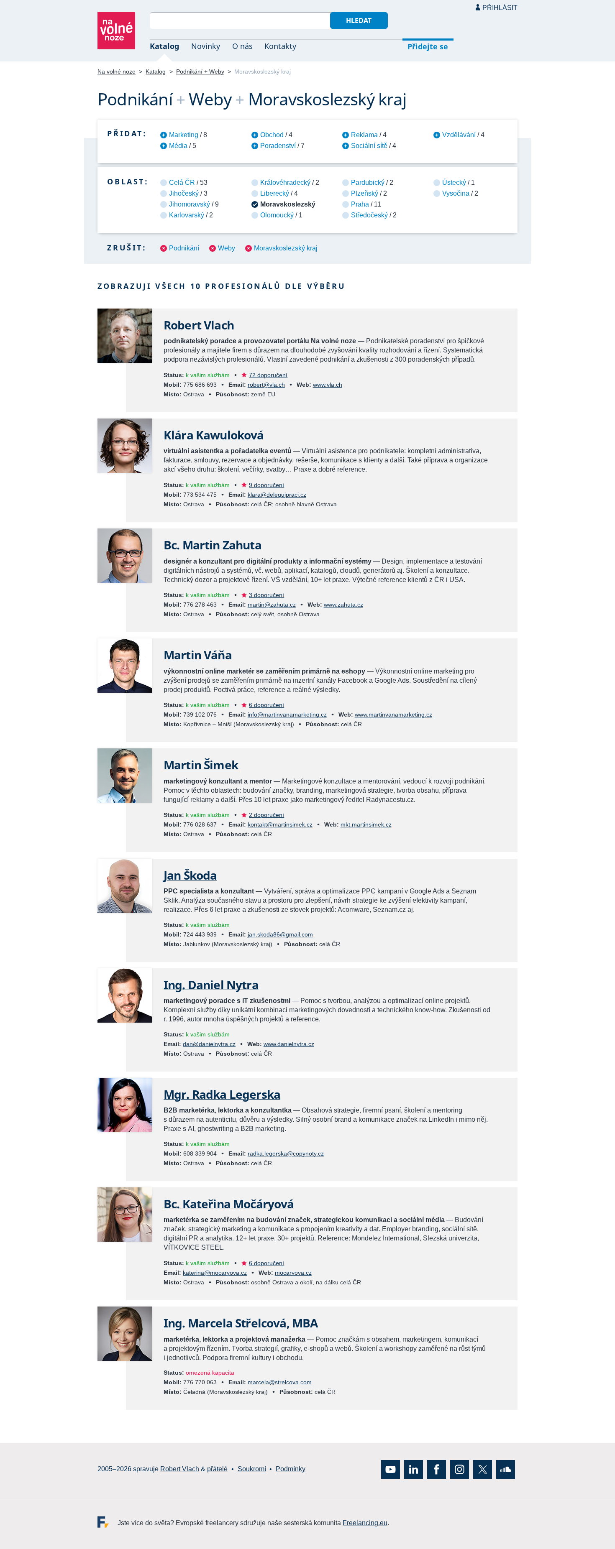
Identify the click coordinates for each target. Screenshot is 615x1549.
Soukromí (252, 1468)
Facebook (436, 1469)
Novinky (205, 46)
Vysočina (455, 193)
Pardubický (367, 182)
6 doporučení (266, 705)
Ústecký (454, 182)
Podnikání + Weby (200, 71)
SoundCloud (505, 1469)
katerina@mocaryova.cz (215, 1272)
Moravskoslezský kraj (286, 248)
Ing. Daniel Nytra (211, 985)
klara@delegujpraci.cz (277, 494)
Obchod (272, 134)
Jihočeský (184, 193)
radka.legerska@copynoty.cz (286, 1153)
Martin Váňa (198, 655)
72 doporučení (268, 375)
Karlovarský (186, 215)
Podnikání (184, 248)
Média (178, 145)
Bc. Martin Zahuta (212, 545)
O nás (242, 46)
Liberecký (274, 193)
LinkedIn (413, 1469)
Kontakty (280, 46)
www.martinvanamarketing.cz (393, 714)
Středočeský (369, 215)
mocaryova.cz (293, 1272)
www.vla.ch (327, 384)
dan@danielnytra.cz (209, 1044)
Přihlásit (500, 7)
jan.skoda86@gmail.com (280, 934)
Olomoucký (277, 215)
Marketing (183, 134)
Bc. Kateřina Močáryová (229, 1204)
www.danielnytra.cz (289, 1044)
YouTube (390, 1469)
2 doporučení (266, 815)
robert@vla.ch (266, 384)
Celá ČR (182, 182)
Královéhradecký (285, 182)
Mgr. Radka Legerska (222, 1094)
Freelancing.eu (107, 1522)
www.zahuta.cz (343, 604)
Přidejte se (427, 46)
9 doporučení (266, 485)
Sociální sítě (369, 145)
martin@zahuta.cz (272, 604)
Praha (360, 204)
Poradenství (278, 145)
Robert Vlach (199, 325)
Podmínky (290, 1468)
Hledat (359, 20)
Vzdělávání (459, 134)
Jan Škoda (190, 875)
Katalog (164, 46)
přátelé (217, 1468)
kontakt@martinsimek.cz (280, 824)
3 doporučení (266, 595)
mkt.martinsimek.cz (366, 824)
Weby (226, 248)
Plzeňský (364, 193)
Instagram (459, 1469)
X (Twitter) (482, 1469)
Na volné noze (116, 71)
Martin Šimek (201, 765)
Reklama (364, 134)
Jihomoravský (189, 204)
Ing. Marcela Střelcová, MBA (241, 1323)
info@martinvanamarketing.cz (287, 714)
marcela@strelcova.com (280, 1382)
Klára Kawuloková (214, 435)
